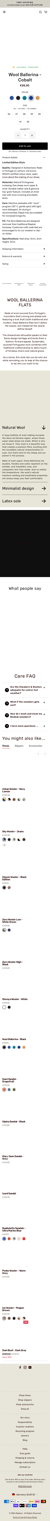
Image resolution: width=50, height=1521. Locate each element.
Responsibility (25, 1422)
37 (16, 114)
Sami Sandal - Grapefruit (9, 1080)
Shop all (25, 1409)
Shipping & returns (24, 1458)
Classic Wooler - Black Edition (14, 878)
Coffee (14, 799)
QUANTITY (25, 129)
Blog (25, 1440)
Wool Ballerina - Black (14, 1039)
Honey (37, 98)
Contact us (25, 1467)
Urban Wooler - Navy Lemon (13, 790)
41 (20, 121)
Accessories (35, 745)
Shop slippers (25, 1400)
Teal (24, 98)
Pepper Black (9, 799)
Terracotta (9, 1239)
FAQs (25, 1449)
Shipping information (12, 249)
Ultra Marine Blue (4, 1238)
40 (39, 114)
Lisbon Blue (9, 1089)
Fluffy (19, 1239)
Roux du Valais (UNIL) (24, 839)
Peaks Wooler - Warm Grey (14, 1271)
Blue (11, 98)
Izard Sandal (9, 1193)
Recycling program (25, 1431)
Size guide (25, 1453)
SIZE (25, 105)
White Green (4, 930)
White (4, 1007)
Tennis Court (19, 799)
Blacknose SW (19, 839)
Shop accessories (25, 1404)
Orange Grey (9, 887)
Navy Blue (9, 930)
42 (28, 121)
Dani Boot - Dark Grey (14, 1350)
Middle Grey (14, 839)
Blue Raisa (9, 1318)
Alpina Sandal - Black (13, 1121)
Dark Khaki (14, 1089)
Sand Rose (19, 1318)
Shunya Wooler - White (15, 999)
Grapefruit (4, 1090)
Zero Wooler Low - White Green (12, 920)
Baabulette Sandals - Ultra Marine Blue (13, 1229)
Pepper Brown (4, 1318)
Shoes (5, 745)
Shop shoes (25, 1395)
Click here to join (25, 1486)
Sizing (5, 264)
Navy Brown (24, 1318)
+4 (4, 845)
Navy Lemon (4, 799)
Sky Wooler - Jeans (13, 831)
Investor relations (25, 1426)
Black (18, 98)
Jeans (4, 839)
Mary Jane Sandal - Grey (12, 1157)
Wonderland (24, 799)
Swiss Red (24, 1238)
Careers (25, 1435)
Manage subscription (25, 1462)
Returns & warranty (12, 256)
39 (31, 114)
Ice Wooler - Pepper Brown (13, 1309)
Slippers (19, 745)
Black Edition (9, 839)
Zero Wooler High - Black (12, 963)
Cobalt (31, 98)
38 (24, 114)
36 (9, 114)
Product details (9, 157)
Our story (25, 1417)
